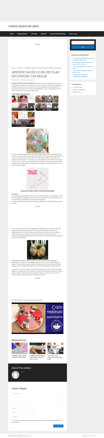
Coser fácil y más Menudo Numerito (32, 300)
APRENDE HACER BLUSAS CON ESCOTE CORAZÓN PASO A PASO (38, 357)
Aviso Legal (73, 34)
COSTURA (34, 34)
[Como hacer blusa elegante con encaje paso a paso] (55, 348)
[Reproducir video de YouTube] (37, 318)
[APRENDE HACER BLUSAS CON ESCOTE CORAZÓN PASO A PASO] (38, 348)
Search (83, 47)
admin (23, 371)
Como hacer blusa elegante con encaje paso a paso (54, 357)
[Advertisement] (45, 10)
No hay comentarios (28, 80)
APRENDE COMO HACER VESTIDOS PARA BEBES (19, 356)
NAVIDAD (43, 34)
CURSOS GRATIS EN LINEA (23, 26)
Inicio (12, 34)
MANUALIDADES (22, 34)
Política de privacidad (57, 34)
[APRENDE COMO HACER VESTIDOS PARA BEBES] (20, 348)
